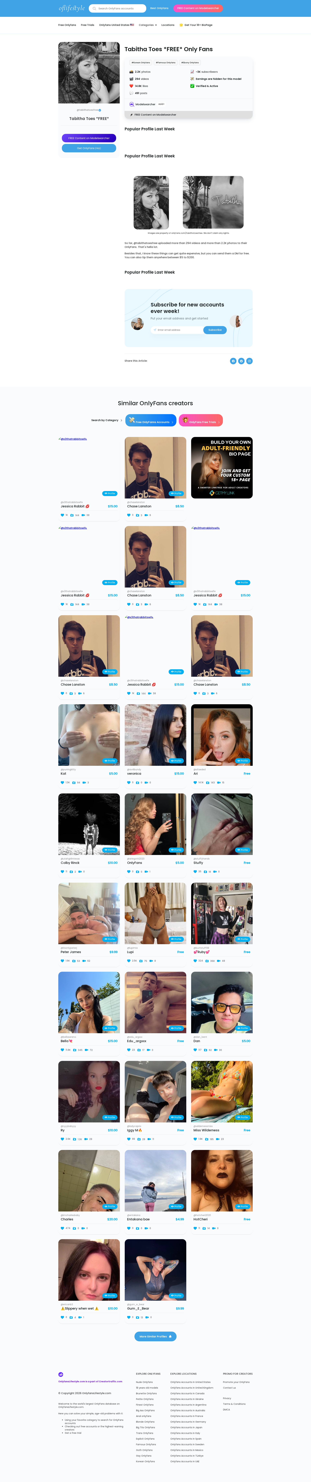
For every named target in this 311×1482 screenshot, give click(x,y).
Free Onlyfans (67, 25)
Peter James (71, 952)
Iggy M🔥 (134, 1130)
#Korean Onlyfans (141, 62)
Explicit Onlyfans (145, 1439)
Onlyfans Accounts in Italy (185, 1433)
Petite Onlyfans (145, 1399)
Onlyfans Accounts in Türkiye (186, 1456)
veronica (134, 773)
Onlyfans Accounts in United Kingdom (191, 1388)
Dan (197, 1041)
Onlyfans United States (114, 25)
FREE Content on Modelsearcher (198, 8)
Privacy (227, 1398)
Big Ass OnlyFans (145, 1411)
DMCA (226, 1410)
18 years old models (147, 1388)
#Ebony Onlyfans (190, 62)
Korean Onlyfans (145, 1462)
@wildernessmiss (203, 1126)
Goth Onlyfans (144, 1450)
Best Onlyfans (159, 8)
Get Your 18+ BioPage (198, 25)
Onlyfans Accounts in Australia (187, 1411)
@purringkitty (68, 769)
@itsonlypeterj (69, 948)
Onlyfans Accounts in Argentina (188, 1405)
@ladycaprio (134, 1126)
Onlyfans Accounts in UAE (184, 1462)
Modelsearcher (145, 104)
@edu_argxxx (134, 1037)
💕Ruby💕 (202, 952)
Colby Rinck (70, 863)
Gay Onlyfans (143, 1456)
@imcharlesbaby (70, 1215)
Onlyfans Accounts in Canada (187, 1394)
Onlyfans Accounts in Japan (186, 1428)
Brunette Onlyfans (146, 1394)
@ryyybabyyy (68, 1126)
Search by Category (105, 420)
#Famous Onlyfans (165, 62)
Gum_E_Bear (138, 1308)
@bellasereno (68, 1037)
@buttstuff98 (201, 948)
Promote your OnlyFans (236, 1382)
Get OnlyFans (89, 148)
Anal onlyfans (143, 1416)
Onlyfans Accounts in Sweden (187, 1445)
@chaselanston (136, 502)
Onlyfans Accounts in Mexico (186, 1450)
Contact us (229, 1388)
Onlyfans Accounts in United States (190, 1382)
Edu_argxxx (136, 1041)
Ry (63, 1130)
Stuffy (198, 863)
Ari (196, 773)
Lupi (130, 952)
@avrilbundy (134, 769)
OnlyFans (134, 863)
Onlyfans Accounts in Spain (186, 1439)
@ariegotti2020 (135, 859)
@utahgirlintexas (70, 859)
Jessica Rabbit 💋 (75, 506)
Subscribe (215, 330)
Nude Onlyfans (144, 1382)
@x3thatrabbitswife (72, 502)
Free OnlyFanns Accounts (152, 422)
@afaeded (200, 769)
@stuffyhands (202, 859)
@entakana (133, 1215)
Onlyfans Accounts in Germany (188, 1422)
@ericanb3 (67, 1304)
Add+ (161, 104)
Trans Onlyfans (144, 1433)
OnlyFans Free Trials (203, 422)
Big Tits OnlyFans (145, 1428)
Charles (67, 1219)
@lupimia (132, 948)
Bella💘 (67, 1041)
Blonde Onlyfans (145, 1422)
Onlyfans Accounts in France (186, 1416)
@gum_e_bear (135, 1304)
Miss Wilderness (206, 1130)
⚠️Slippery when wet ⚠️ (80, 1308)
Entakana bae (138, 1219)
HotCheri (201, 1219)
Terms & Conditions (234, 1404)
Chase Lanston (139, 506)
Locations (167, 25)
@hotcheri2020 (202, 1215)
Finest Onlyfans (145, 1405)
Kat (63, 773)
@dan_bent (200, 1037)
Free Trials (87, 25)
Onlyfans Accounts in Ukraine (187, 1399)
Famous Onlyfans (146, 1445)
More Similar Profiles (153, 1337)
